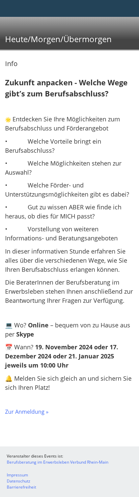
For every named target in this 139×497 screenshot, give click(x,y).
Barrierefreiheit (21, 487)
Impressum (17, 475)
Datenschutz (18, 481)
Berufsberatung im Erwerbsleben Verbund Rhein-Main (57, 462)
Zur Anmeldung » (27, 411)
